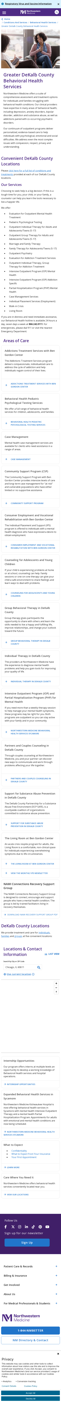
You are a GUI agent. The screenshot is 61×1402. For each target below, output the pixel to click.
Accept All (30, 1393)
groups (18, 936)
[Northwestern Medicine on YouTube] (48, 1227)
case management (18, 459)
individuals (44, 932)
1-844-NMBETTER (30, 1330)
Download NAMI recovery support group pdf (31, 914)
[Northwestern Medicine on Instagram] (21, 1227)
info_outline (33, 974)
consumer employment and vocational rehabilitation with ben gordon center (30, 546)
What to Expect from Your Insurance (30, 1153)
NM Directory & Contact (30, 1340)
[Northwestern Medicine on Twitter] (14, 1227)
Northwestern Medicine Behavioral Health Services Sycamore (27, 732)
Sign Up (27, 1242)
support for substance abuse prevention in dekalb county (24, 825)
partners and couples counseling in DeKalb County (28, 780)
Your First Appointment (23, 1157)
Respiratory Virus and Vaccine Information (28, 3)
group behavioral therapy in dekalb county (27, 642)
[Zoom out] (56, 988)
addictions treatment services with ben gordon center (30, 385)
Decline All (30, 1398)
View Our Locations (16, 1194)
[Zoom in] (56, 983)
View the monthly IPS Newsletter (26, 873)
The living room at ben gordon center (29, 863)
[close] (58, 4)
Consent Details (9, 1386)
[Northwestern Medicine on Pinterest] (42, 1227)
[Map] (30, 1016)
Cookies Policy (30, 1386)
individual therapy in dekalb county (28, 681)
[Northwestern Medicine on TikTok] (35, 1227)
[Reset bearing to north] (56, 992)
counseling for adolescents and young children (30, 594)
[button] (4, 12)
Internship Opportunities (19, 1084)
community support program (24, 503)
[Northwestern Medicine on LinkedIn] (28, 1227)
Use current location (17, 974)
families (5, 936)
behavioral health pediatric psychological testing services (25, 423)
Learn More (12, 1167)
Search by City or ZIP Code (13, 961)
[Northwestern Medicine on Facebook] (8, 1227)
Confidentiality (19, 1150)
